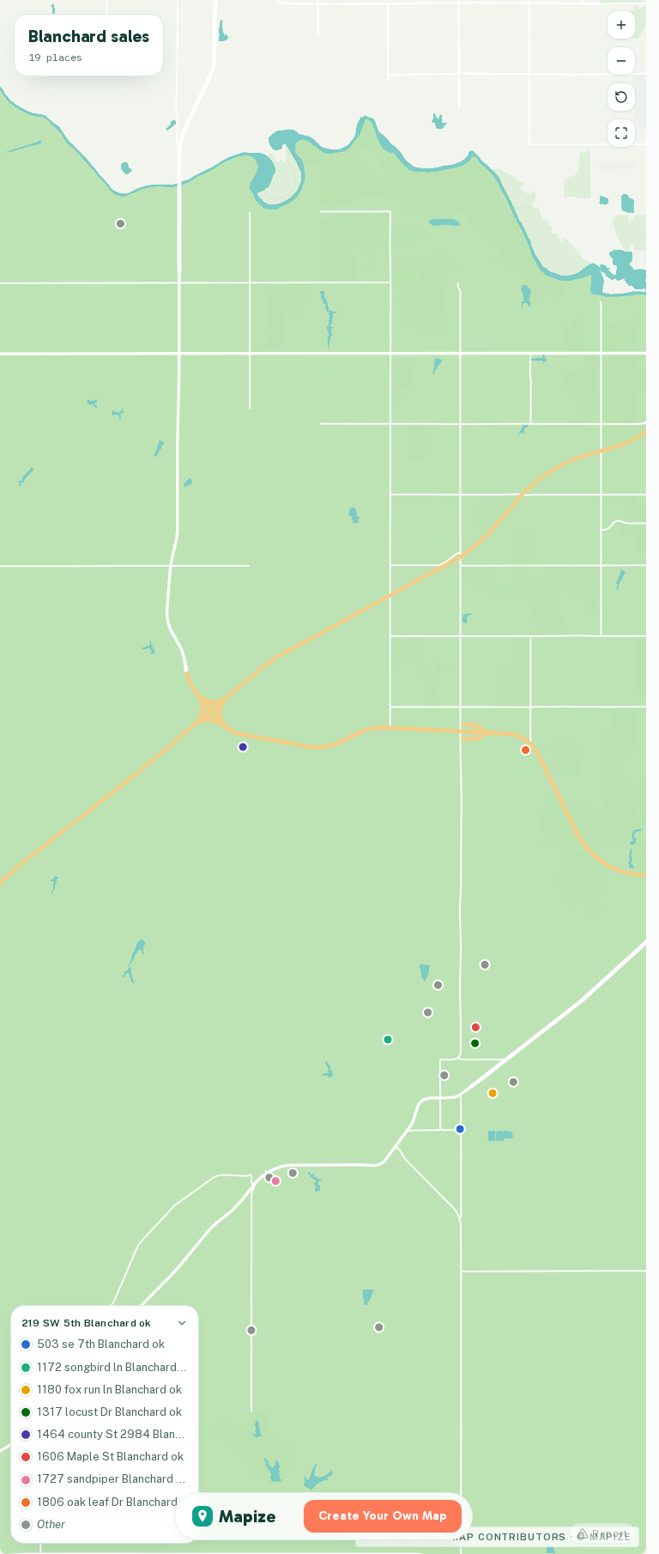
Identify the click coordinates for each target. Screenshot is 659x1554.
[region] (323, 777)
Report (610, 1533)
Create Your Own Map (382, 1515)
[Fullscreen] (621, 133)
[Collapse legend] (182, 1323)
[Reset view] (621, 97)
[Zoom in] (621, 24)
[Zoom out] (621, 61)
